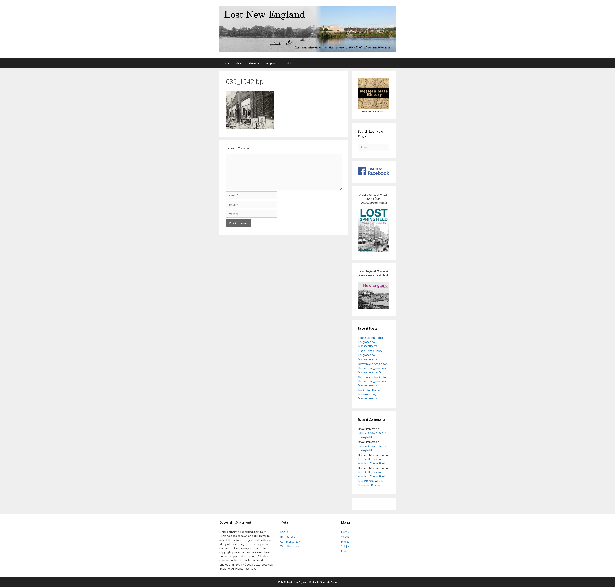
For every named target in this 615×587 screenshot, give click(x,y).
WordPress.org (289, 546)
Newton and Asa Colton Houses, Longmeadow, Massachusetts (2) (372, 368)
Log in (284, 532)
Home (226, 63)
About (239, 63)
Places (252, 63)
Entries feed (287, 536)
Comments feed (290, 541)
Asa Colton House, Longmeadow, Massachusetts (369, 394)
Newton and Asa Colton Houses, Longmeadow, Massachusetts (372, 381)
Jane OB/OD (365, 481)
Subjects (270, 63)
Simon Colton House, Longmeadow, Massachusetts (371, 342)
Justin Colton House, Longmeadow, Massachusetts (370, 355)
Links (288, 63)
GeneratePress (328, 582)
